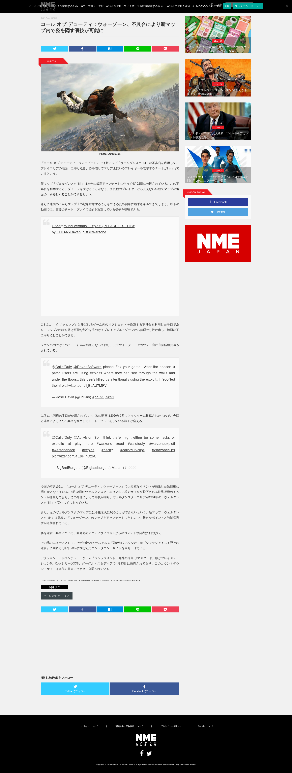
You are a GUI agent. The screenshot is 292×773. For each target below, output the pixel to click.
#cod (120, 443)
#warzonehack (63, 449)
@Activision (83, 437)
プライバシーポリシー (171, 726)
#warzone (104, 443)
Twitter (219, 212)
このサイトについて (88, 726)
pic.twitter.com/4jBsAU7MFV (84, 385)
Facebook (219, 202)
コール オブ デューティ (56, 596)
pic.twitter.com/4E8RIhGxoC (74, 455)
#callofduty (136, 443)
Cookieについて (206, 726)
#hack (106, 449)
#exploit (88, 449)
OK (227, 6)
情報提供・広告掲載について (129, 726)
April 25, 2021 (103, 396)
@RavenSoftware (87, 366)
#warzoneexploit (162, 443)
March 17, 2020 (124, 467)
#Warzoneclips (163, 449)
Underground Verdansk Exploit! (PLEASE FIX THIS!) (93, 225)
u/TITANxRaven (68, 231)
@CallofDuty (62, 366)
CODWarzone (95, 231)
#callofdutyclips (132, 449)
